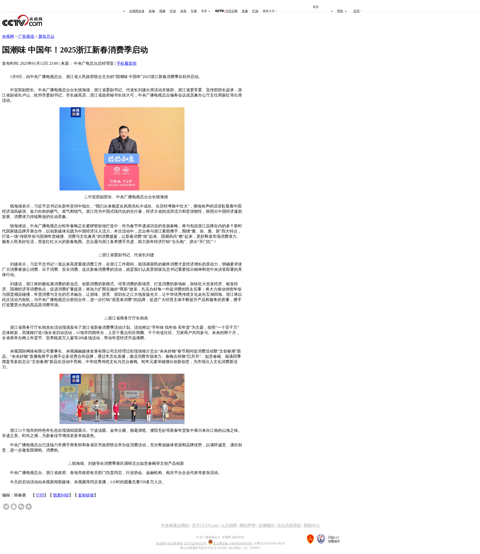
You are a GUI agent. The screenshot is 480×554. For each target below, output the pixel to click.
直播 (245, 11)
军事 (194, 11)
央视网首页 (136, 11)
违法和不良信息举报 (169, 543)
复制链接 (86, 495)
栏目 (255, 11)
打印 (40, 495)
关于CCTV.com (205, 525)
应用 (357, 11)
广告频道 (26, 36)
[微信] (21, 507)
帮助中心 (312, 525)
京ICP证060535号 (195, 543)
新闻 (152, 11)
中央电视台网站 (175, 525)
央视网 (8, 36)
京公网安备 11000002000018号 (233, 543)
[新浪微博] (6, 507)
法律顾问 (266, 525)
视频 (162, 11)
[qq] (13, 507)
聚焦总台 (46, 36)
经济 (173, 11)
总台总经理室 (289, 525)
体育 (183, 11)
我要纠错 (61, 495)
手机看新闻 (126, 63)
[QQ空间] (29, 507)
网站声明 (248, 525)
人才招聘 (229, 525)
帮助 (340, 11)
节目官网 (231, 11)
